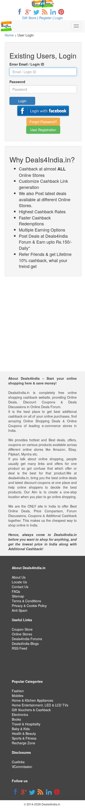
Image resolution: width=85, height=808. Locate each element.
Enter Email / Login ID (26, 64)
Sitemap (18, 596)
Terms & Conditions (26, 600)
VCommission (22, 766)
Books (16, 719)
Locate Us (19, 582)
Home (9, 35)
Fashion (18, 690)
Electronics (20, 714)
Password (17, 81)
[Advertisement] (42, 328)
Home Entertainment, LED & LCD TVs (40, 705)
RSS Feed (19, 648)
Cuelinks (18, 761)
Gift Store (29, 17)
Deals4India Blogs (25, 643)
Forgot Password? (43, 121)
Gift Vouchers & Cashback (31, 709)
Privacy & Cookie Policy (29, 605)
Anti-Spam (19, 610)
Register (45, 17)
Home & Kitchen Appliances (32, 700)
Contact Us (20, 586)
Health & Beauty (24, 733)
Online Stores (22, 634)
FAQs (16, 591)
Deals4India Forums (27, 638)
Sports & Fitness (24, 738)
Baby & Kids (21, 728)
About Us (19, 577)
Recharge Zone (23, 743)
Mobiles (17, 695)
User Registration (43, 129)
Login (59, 17)
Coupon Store (22, 629)
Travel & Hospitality (26, 724)
